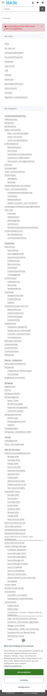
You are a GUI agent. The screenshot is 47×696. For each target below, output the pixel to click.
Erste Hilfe (9, 210)
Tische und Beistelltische (17, 140)
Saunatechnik (10, 591)
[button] (33, 2)
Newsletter (9, 61)
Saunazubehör (10, 602)
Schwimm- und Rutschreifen (18, 334)
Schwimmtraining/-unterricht (16, 306)
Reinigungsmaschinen (16, 421)
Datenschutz (10, 66)
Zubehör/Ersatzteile (15, 411)
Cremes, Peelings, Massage (15, 546)
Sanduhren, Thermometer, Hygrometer (23, 622)
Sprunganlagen (11, 168)
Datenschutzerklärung (12, 666)
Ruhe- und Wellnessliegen (18, 133)
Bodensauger (12, 418)
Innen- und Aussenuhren (15, 171)
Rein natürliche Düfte (16, 488)
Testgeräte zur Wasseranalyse (19, 370)
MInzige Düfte (13, 512)
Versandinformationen (14, 57)
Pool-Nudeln (12, 267)
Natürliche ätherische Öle (15, 523)
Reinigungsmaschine (13, 414)
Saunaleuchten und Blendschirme (21, 632)
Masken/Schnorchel (15, 295)
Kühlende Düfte (13, 509)
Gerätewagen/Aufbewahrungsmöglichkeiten (22, 206)
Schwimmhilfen (13, 320)
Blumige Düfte (13, 456)
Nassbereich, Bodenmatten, (18, 157)
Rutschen (8, 164)
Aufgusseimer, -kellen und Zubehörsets (23, 629)
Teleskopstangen (11, 428)
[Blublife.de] (11, 2)
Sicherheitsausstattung (16, 238)
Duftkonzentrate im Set (16, 484)
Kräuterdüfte (12, 477)
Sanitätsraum (12, 224)
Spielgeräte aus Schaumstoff (19, 330)
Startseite (8, 92)
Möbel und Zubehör (13, 130)
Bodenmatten (12, 609)
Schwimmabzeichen (15, 313)
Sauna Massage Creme (16, 553)
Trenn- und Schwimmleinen (16, 189)
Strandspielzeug (14, 337)
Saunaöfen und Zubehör (17, 595)
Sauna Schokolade (14, 567)
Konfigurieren (24, 687)
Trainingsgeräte (13, 274)
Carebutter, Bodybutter (16, 550)
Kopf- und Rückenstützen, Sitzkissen (22, 618)
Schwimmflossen (14, 299)
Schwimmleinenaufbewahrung (19, 192)
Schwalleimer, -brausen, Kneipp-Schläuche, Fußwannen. (24, 613)
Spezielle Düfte (13, 474)
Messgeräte (9, 367)
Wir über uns (10, 48)
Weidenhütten (10, 126)
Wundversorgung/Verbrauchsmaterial (22, 227)
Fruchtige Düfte (13, 460)
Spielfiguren (12, 178)
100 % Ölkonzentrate (13, 526)
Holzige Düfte (12, 463)
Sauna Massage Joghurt (17, 557)
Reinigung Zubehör (12, 393)
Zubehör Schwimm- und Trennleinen (22, 203)
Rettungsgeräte (13, 220)
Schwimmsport (11, 278)
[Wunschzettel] (37, 2)
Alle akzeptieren (24, 672)
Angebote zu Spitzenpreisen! (16, 97)
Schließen (24, 680)
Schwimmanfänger (15, 316)
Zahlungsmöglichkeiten (14, 52)
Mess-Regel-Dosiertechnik (15, 363)
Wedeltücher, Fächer (15, 636)
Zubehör (10, 302)
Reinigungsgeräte (12, 397)
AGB (6, 70)
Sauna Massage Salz (15, 560)
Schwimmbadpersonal (14, 231)
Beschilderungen (14, 147)
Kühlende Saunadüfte (16, 470)
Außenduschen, (11, 119)
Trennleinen (12, 196)
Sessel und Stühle (14, 137)
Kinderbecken (10, 175)
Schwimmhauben (12, 351)
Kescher (8, 390)
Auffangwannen (11, 441)
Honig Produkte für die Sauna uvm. (21, 577)
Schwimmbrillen (11, 348)
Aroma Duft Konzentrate (14, 543)
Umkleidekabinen (12, 144)
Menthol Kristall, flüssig (14, 588)
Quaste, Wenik (10, 584)
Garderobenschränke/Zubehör (19, 154)
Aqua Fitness (10, 247)
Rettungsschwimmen (13, 341)
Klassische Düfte (14, 467)
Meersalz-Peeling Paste (16, 574)
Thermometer (13, 374)
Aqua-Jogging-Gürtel (15, 254)
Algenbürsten (10, 386)
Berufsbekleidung (14, 234)
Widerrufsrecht (11, 88)
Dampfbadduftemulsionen (15, 530)
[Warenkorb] (42, 2)
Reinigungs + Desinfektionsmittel (18, 432)
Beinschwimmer (13, 264)
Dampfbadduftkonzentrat (15, 533)
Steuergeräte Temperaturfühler (20, 598)
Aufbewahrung (13, 260)
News (7, 44)
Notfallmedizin (13, 217)
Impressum (9, 79)
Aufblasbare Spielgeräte (17, 327)
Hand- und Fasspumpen (14, 444)
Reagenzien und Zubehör (15, 377)
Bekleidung (9, 355)
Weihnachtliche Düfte (16, 481)
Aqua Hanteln (13, 250)
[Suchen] (42, 9)
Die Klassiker (12, 498)
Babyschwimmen (14, 309)
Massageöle (12, 581)
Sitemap (8, 75)
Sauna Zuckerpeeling (15, 570)
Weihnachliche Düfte (15, 519)
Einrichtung (12, 151)
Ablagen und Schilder (16, 625)
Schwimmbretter (11, 344)
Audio (9, 639)
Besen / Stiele (12, 400)
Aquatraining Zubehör (16, 257)
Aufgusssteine (13, 605)
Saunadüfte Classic (12, 491)
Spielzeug (11, 182)
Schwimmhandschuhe (16, 271)
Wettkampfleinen (14, 199)
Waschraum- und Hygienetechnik (20, 161)
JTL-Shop (34, 693)
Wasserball (11, 285)
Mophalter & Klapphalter (17, 407)
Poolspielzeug (10, 323)
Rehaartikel (9, 123)
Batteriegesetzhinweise (14, 84)
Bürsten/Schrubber (15, 404)
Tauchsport (9, 292)
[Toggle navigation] (3, 1)
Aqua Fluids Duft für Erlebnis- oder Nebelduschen (19, 538)
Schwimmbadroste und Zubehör (18, 185)
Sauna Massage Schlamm (17, 563)
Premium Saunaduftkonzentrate (17, 453)
